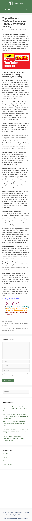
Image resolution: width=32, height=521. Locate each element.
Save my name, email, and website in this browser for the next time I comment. (17, 375)
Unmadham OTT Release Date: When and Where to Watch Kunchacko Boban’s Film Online (16, 409)
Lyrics (5, 457)
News (5, 461)
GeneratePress (24, 518)
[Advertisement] (16, 489)
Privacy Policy (18, 512)
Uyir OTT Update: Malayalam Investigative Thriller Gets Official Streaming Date (13, 438)
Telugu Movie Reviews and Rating (17, 307)
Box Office (6, 454)
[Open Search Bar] (27, 9)
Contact (8, 515)
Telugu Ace (18, 3)
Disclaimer (26, 512)
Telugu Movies (9, 321)
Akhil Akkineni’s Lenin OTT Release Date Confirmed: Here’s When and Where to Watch (15, 431)
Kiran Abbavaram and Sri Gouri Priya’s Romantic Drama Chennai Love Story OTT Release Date (16, 416)
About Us (10, 512)
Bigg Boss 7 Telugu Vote (19, 515)
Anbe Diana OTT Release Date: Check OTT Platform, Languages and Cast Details (14, 423)
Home (4, 512)
